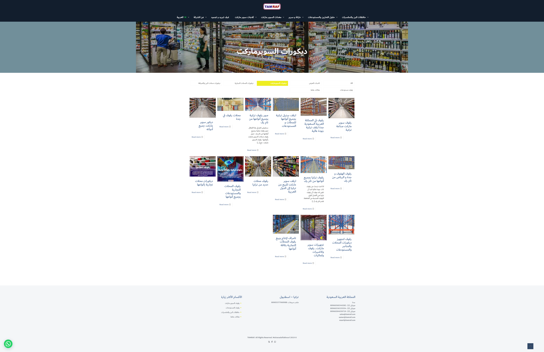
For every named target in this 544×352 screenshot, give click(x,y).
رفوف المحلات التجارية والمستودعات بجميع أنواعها (232, 191)
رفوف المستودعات (233, 308)
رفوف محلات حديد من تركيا (260, 183)
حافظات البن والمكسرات (230, 312)
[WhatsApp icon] (275, 342)
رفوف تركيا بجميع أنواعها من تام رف (314, 179)
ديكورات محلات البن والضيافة (209, 83)
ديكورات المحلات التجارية (244, 83)
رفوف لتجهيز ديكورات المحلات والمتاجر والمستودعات (342, 244)
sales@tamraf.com (347, 314)
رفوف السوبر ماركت (232, 303)
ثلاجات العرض (314, 83)
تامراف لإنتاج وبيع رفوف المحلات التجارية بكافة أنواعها (286, 243)
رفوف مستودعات (346, 90)
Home (283, 58)
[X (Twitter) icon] (269, 342)
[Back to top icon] (530, 346)
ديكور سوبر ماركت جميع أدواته (206, 126)
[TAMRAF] (272, 6)
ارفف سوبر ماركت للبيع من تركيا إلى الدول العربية (287, 186)
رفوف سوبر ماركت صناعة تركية (344, 126)
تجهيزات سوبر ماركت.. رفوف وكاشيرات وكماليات (316, 250)
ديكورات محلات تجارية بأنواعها (204, 183)
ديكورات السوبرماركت (278, 83)
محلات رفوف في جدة (232, 117)
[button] (8, 344)
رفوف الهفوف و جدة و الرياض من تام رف (342, 177)
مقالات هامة (315, 90)
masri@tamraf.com (347, 320)
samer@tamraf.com (347, 317)
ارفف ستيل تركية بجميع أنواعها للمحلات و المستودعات (286, 121)
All (351, 83)
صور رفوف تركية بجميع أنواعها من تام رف (258, 119)
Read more (335, 137)
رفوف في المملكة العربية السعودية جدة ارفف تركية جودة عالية (314, 126)
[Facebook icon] (272, 342)
